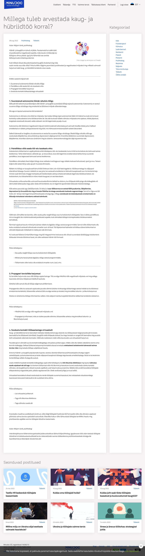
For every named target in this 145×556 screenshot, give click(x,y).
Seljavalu (119, 66)
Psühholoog (25, 40)
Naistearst (119, 52)
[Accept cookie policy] (141, 546)
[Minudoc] (14, 4)
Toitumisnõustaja (122, 69)
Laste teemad (121, 49)
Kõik (117, 40)
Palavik (118, 55)
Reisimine (119, 63)
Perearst (119, 57)
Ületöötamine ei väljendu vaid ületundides (26, 208)
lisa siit (17, 206)
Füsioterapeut (121, 43)
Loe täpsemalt (132, 551)
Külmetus (119, 46)
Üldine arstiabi (121, 74)
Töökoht (36, 40)
